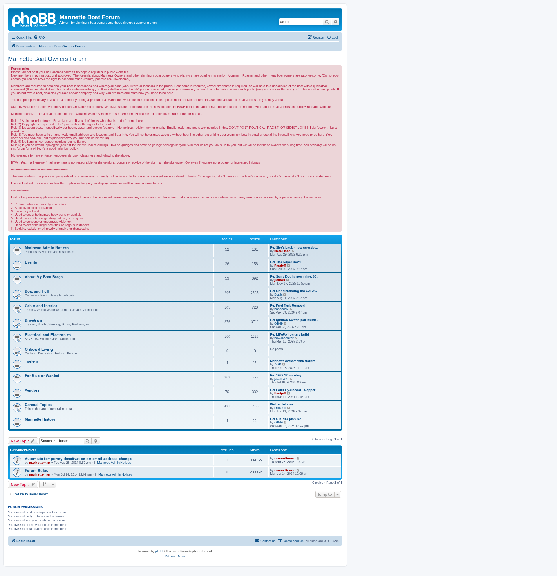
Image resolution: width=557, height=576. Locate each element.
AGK (277, 364)
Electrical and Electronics (48, 335)
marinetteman (39, 462)
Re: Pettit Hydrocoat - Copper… (294, 390)
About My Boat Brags (44, 277)
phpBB (159, 551)
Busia (278, 294)
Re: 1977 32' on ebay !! (287, 375)
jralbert (279, 280)
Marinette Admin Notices (47, 248)
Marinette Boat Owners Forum (47, 59)
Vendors (32, 390)
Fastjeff (280, 265)
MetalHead (282, 251)
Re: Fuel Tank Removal (287, 305)
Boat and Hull (37, 291)
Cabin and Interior (41, 306)
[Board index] (34, 19)
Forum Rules (36, 470)
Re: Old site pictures (285, 419)
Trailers (31, 361)
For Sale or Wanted (42, 376)
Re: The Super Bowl (285, 262)
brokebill (280, 408)
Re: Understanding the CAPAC (293, 291)
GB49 (278, 323)
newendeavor (284, 338)
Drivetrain (33, 320)
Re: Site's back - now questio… (294, 247)
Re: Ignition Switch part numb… (294, 320)
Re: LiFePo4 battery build (289, 334)
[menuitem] (39, 37)
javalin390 (281, 379)
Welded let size (281, 404)
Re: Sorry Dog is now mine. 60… (294, 276)
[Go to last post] (298, 458)
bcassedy (281, 309)
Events (31, 262)
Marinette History (40, 419)
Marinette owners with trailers (292, 361)
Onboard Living (39, 349)
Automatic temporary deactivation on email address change (78, 459)
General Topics (38, 405)
